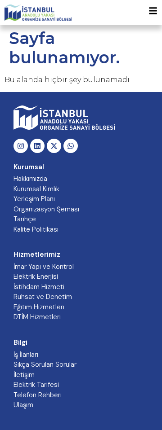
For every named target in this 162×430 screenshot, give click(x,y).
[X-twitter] (54, 146)
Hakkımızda (30, 178)
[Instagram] (21, 146)
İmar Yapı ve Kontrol (44, 266)
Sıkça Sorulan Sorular (45, 364)
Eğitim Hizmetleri (39, 307)
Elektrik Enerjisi (36, 276)
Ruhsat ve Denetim (43, 296)
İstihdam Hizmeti (39, 286)
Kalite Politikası (36, 229)
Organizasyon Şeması (46, 209)
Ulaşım (23, 404)
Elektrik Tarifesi (36, 384)
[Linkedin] (37, 146)
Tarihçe (25, 219)
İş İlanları (26, 354)
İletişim (24, 374)
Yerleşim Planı (34, 198)
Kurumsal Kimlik (36, 188)
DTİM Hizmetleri (37, 316)
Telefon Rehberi (38, 395)
